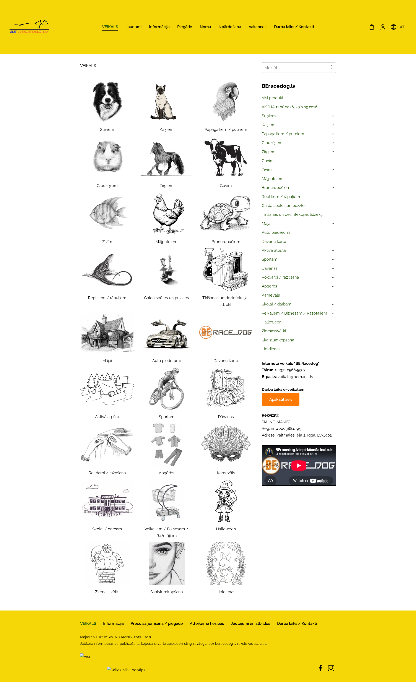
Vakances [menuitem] (257, 26)
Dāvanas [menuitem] (270, 268)
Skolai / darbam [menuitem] (276, 304)
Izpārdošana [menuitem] (230, 26)
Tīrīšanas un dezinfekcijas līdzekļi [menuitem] (292, 214)
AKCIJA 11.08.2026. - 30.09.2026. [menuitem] (290, 107)
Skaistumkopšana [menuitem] (278, 340)
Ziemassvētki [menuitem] (274, 331)
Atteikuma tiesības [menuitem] (207, 623)
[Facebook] (320, 668)
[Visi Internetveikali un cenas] (93, 670)
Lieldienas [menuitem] (271, 349)
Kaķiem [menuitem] (269, 124)
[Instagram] (331, 668)
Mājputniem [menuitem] (273, 178)
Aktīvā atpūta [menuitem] (274, 250)
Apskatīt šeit (280, 399)
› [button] (333, 116)
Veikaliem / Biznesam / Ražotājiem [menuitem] (294, 313)
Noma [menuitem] (205, 26)
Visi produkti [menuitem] (273, 98)
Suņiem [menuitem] (269, 116)
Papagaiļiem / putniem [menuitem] (283, 134)
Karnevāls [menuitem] (271, 295)
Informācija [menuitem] (159, 26)
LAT (400, 27)
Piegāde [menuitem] (184, 26)
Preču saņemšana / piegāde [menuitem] (157, 623)
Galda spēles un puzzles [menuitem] (284, 205)
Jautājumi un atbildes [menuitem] (250, 623)
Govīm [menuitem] (268, 160)
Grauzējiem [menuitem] (272, 142)
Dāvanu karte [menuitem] (274, 241)
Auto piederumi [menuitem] (276, 232)
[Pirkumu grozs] (371, 26)
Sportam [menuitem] (269, 259)
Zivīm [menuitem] (267, 169)
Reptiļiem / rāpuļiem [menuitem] (281, 196)
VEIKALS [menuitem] (110, 26)
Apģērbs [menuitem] (269, 286)
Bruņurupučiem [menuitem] (276, 187)
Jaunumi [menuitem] (133, 26)
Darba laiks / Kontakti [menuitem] (294, 26)
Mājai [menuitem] (266, 223)
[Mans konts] (382, 26)
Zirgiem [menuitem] (269, 151)
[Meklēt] (332, 68)
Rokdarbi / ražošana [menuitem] (280, 277)
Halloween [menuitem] (272, 322)
